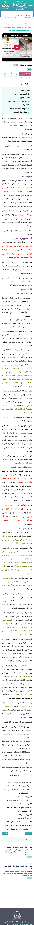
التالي (5, 833)
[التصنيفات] (3, 23)
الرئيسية (30, 15)
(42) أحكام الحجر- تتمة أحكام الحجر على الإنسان (18, 867)
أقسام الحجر (24, 98)
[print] (10, 74)
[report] (5, 74)
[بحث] (29, 23)
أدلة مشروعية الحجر (22, 94)
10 (30, 825)
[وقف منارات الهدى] (5, 5)
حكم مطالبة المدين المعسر (18, 108)
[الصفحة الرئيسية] (19, 5)
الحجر (29, 69)
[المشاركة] (16, 74)
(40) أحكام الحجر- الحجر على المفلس (19, 847)
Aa (25, 77)
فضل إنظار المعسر (20, 112)
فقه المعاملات (14, 15)
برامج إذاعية (22, 15)
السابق (28, 833)
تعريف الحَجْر (24, 90)
